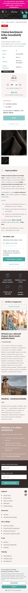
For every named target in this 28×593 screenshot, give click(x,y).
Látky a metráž (10, 22)
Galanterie (6, 503)
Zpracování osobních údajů (11, 533)
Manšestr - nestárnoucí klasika (13, 399)
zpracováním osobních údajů (13, 456)
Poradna (5, 514)
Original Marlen (8, 506)
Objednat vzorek (14, 124)
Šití (3, 402)
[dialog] (14, 580)
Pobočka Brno (7, 561)
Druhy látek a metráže (21, 22)
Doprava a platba (8, 525)
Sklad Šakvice (7, 556)
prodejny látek (14, 222)
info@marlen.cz (14, 7)
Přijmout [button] (13, 586)
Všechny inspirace (14, 306)
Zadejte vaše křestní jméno (9, 464)
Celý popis (21, 46)
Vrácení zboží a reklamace (11, 528)
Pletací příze (7, 498)
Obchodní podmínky (9, 531)
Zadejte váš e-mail (7, 473)
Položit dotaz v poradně (14, 259)
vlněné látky (5, 196)
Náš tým (5, 542)
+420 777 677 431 (11, 243)
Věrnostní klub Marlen (10, 517)
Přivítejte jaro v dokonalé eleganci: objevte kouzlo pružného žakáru (11, 336)
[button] (14, 124)
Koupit (14, 118)
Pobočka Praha (7, 558)
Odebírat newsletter (10, 483)
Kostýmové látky (6, 341)
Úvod (2, 22)
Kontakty (6, 547)
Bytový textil (7, 495)
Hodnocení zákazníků (9, 544)
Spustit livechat (14, 264)
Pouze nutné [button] (14, 583)
